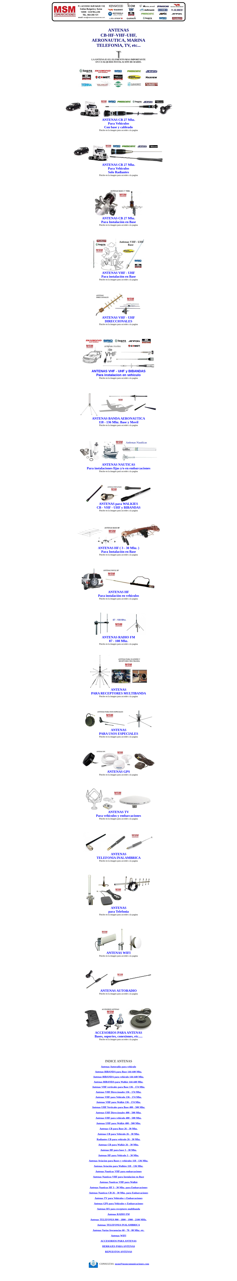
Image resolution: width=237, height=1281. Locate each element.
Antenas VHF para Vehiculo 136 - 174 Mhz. (118, 1097)
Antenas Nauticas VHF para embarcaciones (118, 1171)
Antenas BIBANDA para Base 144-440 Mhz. (118, 1071)
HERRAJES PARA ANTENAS (118, 1246)
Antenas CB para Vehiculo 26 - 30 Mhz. (119, 1134)
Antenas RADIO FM (119, 1214)
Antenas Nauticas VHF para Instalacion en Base (118, 1176)
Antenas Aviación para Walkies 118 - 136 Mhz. (118, 1166)
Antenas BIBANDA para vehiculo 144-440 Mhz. (118, 1076)
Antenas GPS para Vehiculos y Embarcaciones (118, 1203)
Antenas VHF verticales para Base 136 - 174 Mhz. (118, 1087)
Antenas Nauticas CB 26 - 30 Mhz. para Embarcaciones (118, 1192)
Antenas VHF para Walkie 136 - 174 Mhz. (118, 1102)
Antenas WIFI (118, 1235)
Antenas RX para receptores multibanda (118, 1208)
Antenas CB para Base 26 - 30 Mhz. (119, 1128)
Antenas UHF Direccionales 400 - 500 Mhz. (118, 1112)
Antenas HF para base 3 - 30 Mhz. (118, 1150)
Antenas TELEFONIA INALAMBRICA (118, 1225)
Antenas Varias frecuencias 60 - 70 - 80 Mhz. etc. (118, 1230)
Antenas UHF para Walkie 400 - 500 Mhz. (118, 1123)
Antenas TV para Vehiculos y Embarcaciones (119, 1198)
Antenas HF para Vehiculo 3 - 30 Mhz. (118, 1155)
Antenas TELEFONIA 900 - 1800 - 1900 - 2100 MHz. (118, 1219)
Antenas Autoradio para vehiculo (118, 1066)
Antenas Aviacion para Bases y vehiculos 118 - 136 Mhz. (118, 1160)
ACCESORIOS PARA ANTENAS (118, 1241)
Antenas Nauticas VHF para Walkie (119, 1182)
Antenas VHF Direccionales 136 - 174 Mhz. (118, 1092)
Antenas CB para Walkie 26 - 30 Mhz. (118, 1144)
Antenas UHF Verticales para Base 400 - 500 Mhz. (118, 1107)
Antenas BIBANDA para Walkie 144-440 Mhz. (118, 1081)
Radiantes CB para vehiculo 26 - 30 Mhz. (118, 1139)
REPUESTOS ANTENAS (118, 1251)
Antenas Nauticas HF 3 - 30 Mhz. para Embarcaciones (118, 1187)
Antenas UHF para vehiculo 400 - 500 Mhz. (119, 1118)
